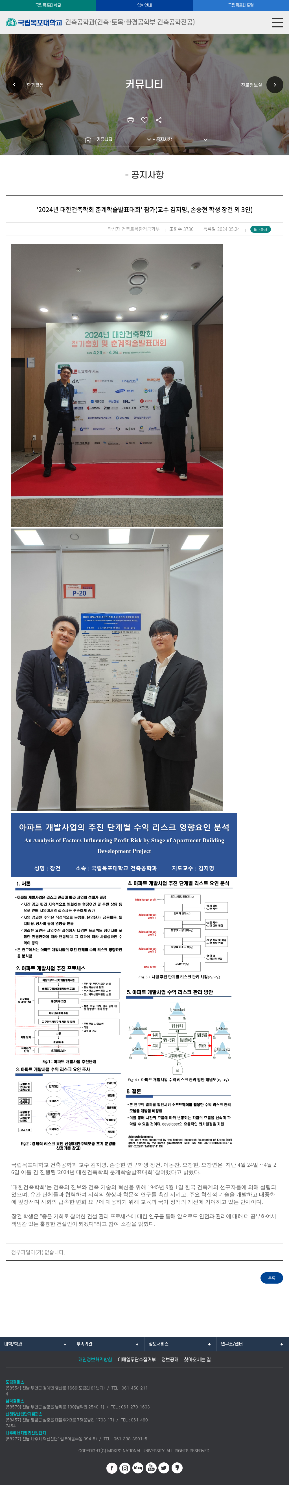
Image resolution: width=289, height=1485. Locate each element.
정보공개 (169, 1359)
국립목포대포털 (241, 5)
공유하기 (159, 120)
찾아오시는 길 (197, 1359)
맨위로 (276, 1478)
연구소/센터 (232, 1344)
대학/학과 (13, 1344)
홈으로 (88, 140)
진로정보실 (251, 84)
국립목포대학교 (48, 5)
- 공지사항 (162, 139)
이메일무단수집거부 (137, 1359)
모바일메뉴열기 (277, 22)
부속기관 (84, 1344)
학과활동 (35, 84)
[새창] (112, 1468)
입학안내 (144, 5)
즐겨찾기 (144, 120)
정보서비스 (158, 1344)
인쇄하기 (130, 120)
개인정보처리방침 (95, 1359)
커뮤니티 (104, 139)
